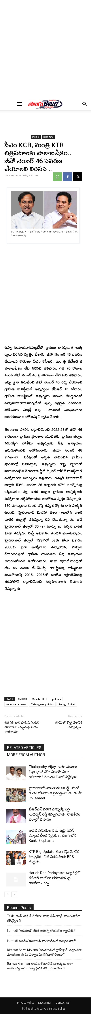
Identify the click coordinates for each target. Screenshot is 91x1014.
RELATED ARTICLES (24, 747)
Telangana (48, 136)
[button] (20, 104)
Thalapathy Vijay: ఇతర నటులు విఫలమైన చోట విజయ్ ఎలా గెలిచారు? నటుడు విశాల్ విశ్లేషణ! (53, 771)
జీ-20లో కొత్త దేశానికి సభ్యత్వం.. (68, 724)
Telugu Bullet (67, 704)
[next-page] (14, 894)
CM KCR (22, 699)
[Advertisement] (45, 49)
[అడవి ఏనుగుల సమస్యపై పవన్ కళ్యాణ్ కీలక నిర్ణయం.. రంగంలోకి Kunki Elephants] (16, 837)
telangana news (16, 704)
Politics (35, 136)
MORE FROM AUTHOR (26, 754)
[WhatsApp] (57, 176)
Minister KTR (39, 699)
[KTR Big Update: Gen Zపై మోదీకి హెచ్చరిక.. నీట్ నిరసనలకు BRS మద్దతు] (16, 858)
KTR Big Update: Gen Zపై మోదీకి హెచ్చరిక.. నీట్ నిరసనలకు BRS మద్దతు (54, 856)
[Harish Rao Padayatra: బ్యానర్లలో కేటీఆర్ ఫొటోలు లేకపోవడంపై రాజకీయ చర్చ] (16, 879)
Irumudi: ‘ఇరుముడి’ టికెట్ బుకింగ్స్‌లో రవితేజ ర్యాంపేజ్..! (41, 930)
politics (56, 699)
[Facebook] (67, 176)
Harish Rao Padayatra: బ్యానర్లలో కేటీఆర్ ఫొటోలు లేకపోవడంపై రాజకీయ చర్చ (55, 878)
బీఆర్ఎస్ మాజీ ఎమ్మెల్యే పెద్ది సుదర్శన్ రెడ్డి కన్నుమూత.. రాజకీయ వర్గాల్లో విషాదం (54, 814)
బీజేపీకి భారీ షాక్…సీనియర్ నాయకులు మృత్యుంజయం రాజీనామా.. (22, 727)
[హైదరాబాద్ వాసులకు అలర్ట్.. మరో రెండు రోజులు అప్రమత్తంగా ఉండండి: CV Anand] (16, 795)
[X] (77, 176)
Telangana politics (42, 704)
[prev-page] (7, 894)
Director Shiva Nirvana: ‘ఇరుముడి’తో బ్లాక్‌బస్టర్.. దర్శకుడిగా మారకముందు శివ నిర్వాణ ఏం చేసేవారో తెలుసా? (44, 952)
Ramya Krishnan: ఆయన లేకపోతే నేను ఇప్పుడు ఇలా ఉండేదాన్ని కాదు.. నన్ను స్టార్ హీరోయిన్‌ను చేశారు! (40, 966)
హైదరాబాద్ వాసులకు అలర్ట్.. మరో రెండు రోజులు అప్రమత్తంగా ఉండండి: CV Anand (55, 793)
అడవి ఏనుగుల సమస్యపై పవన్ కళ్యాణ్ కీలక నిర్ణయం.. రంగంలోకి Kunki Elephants (52, 835)
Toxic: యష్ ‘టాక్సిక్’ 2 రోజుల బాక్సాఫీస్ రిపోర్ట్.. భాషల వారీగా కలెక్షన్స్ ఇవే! (43, 918)
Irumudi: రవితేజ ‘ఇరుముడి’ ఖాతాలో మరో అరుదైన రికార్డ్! (41, 941)
